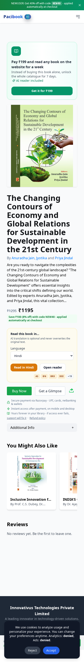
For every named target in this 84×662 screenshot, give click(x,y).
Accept (51, 650)
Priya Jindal (64, 258)
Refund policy (37, 418)
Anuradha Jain (23, 258)
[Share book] (71, 391)
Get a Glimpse (50, 391)
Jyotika (41, 258)
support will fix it (16, 418)
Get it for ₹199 (42, 91)
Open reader (53, 367)
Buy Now (19, 391)
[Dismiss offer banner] (79, 5)
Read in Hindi (24, 367)
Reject (32, 650)
